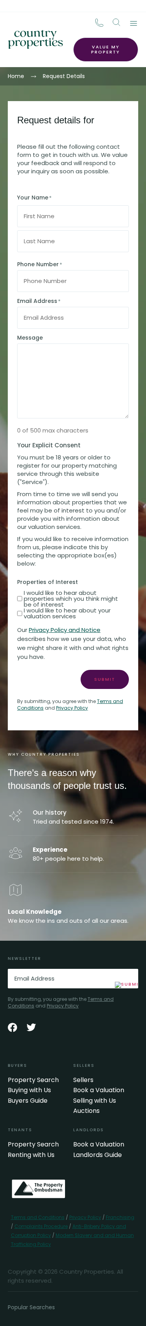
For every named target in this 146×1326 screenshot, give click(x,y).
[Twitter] (31, 1027)
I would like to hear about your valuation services (67, 613)
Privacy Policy (72, 708)
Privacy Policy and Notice (64, 630)
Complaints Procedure (41, 1226)
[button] (116, 22)
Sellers (83, 1080)
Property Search (33, 1080)
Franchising (120, 1217)
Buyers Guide (27, 1100)
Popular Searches (31, 1307)
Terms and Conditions (38, 1217)
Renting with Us (31, 1155)
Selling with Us (94, 1100)
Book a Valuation (98, 1090)
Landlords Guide (97, 1155)
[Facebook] (12, 1027)
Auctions (86, 1111)
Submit (104, 679)
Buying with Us (29, 1090)
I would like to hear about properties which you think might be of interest (71, 598)
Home (16, 76)
